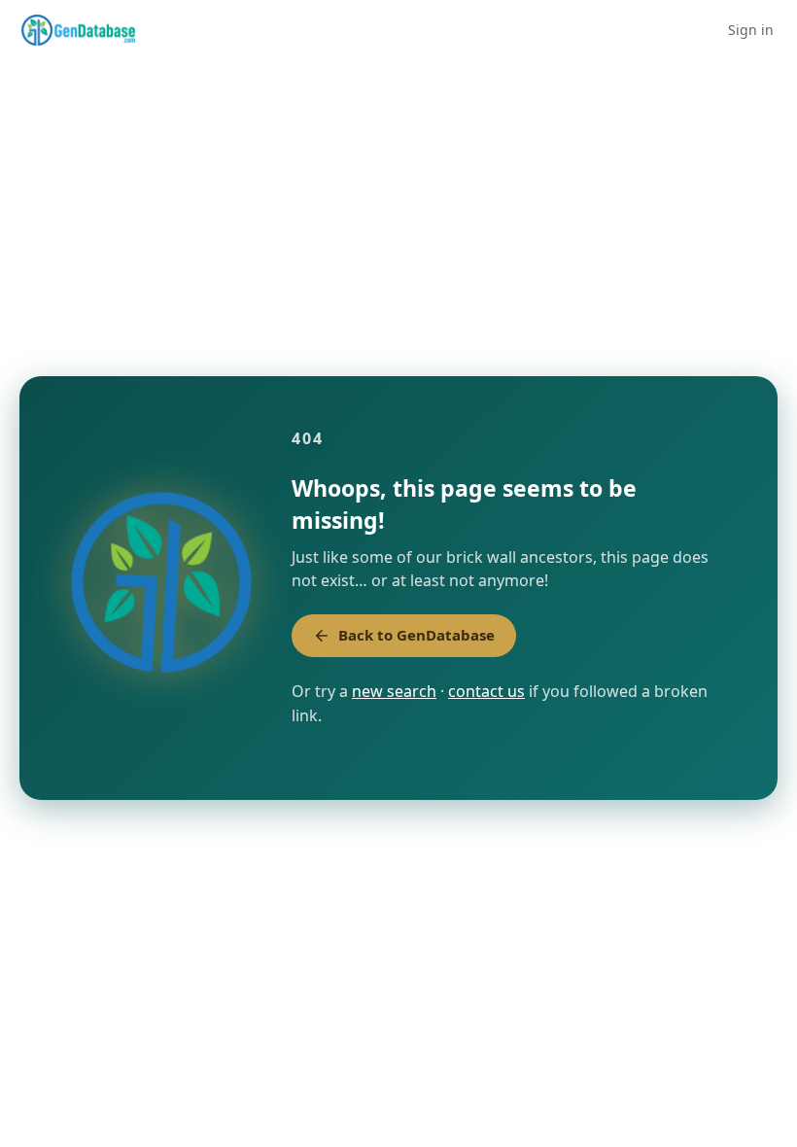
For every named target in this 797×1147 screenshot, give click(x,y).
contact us (486, 691)
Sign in (751, 29)
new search (394, 691)
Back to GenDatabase (416, 634)
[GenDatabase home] (78, 30)
